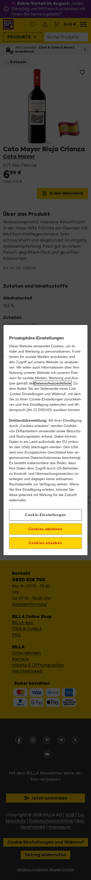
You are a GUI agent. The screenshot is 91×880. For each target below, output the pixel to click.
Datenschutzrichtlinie (52, 383)
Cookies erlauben (45, 543)
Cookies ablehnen (45, 529)
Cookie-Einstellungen (45, 515)
